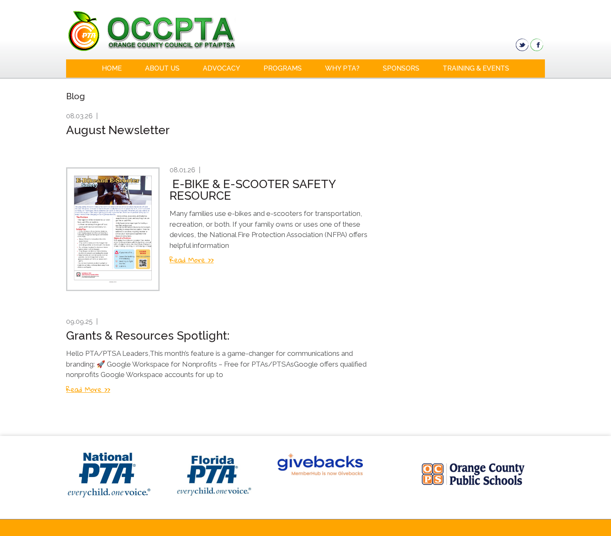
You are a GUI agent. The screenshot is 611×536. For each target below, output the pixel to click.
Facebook (536, 45)
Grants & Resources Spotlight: (147, 336)
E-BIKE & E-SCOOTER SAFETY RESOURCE (252, 190)
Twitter (522, 45)
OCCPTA (181, 30)
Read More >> (192, 259)
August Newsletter (118, 130)
